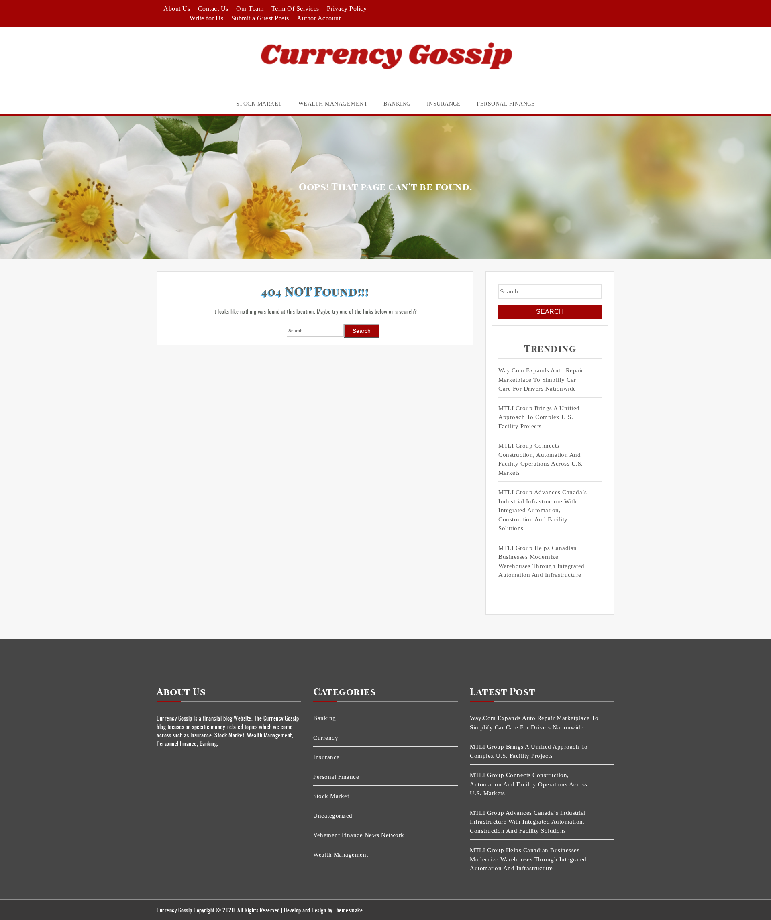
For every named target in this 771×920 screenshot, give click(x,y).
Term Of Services (295, 8)
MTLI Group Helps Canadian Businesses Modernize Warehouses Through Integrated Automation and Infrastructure (541, 561)
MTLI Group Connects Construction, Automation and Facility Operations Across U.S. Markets (540, 459)
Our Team (249, 8)
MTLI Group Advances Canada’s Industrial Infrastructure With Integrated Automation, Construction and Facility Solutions (542, 510)
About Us (176, 8)
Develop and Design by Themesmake (323, 910)
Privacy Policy (347, 8)
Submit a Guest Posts (260, 18)
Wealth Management (333, 104)
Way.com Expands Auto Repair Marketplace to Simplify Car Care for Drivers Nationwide (540, 379)
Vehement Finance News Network (358, 835)
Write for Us (206, 18)
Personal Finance (506, 104)
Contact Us (213, 8)
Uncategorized (333, 815)
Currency (325, 738)
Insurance (444, 104)
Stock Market (259, 104)
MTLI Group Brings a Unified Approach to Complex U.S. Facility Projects (539, 417)
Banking (397, 104)
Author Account (319, 18)
